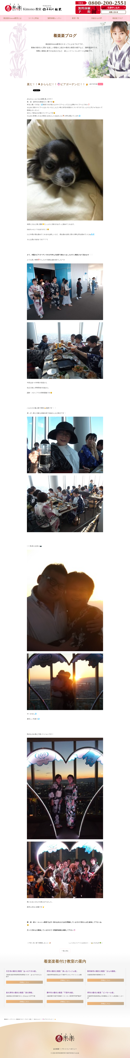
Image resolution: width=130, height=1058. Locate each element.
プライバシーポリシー (69, 1049)
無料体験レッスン (55, 18)
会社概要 (56, 1049)
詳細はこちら (24, 982)
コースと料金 (33, 18)
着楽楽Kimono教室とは (12, 18)
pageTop (127, 1055)
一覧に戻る (65, 951)
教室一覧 (75, 18)
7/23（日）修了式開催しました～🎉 (40, 943)
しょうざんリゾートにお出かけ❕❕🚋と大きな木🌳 (85, 943)
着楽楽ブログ (117, 18)
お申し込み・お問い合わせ (123, 1046)
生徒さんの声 (96, 18)
